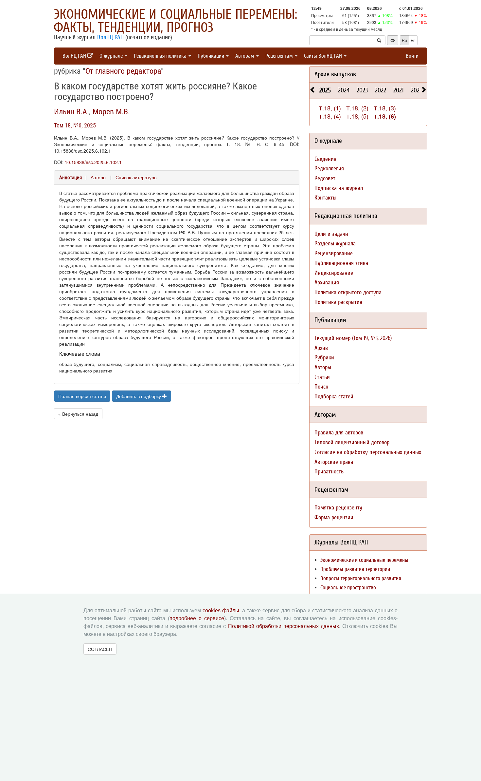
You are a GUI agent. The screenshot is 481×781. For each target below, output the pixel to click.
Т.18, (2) (357, 108)
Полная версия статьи (82, 396)
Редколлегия (329, 168)
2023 (362, 90)
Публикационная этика (341, 263)
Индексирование (333, 273)
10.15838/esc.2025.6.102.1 (93, 162)
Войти (412, 56)
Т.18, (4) (330, 116)
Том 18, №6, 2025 (75, 125)
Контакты (325, 197)
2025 (325, 90)
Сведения (325, 159)
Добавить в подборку (139, 396)
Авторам (245, 56)
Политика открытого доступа (348, 292)
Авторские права (333, 462)
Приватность (329, 471)
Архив (321, 348)
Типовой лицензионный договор (351, 442)
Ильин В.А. (71, 111)
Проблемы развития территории (355, 569)
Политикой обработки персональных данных (283, 626)
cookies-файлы (221, 610)
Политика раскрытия (338, 302)
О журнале (111, 56)
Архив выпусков (335, 74)
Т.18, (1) (330, 108)
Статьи (322, 377)
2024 (343, 90)
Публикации (211, 56)
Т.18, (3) (385, 108)
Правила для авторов (338, 432)
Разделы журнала (335, 243)
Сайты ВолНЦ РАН (323, 56)
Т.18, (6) (385, 116)
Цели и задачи (331, 234)
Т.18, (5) (357, 116)
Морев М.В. (111, 111)
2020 (417, 90)
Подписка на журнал (338, 188)
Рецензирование (333, 253)
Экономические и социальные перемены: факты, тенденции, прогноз (175, 21)
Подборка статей (333, 396)
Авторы (98, 177)
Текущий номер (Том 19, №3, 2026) (353, 338)
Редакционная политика (161, 56)
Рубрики (324, 357)
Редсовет (324, 178)
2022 (380, 90)
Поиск (321, 386)
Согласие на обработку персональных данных (367, 452)
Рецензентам (279, 56)
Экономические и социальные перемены (364, 560)
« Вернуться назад (78, 413)
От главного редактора (123, 71)
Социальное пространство (348, 587)
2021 (398, 90)
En (413, 40)
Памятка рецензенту (338, 507)
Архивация (326, 282)
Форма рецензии (333, 517)
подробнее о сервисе (196, 618)
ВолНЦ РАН (110, 37)
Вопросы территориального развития (360, 578)
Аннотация (70, 178)
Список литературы (136, 177)
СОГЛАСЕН (100, 649)
